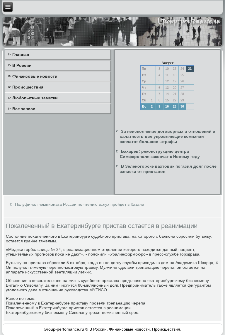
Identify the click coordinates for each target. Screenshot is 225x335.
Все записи (23, 108)
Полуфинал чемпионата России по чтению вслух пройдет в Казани (79, 204)
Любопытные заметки (35, 98)
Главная (20, 54)
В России (22, 65)
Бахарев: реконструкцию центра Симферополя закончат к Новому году (160, 154)
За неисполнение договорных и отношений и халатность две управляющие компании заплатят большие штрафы (167, 136)
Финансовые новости (34, 76)
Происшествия (27, 87)
